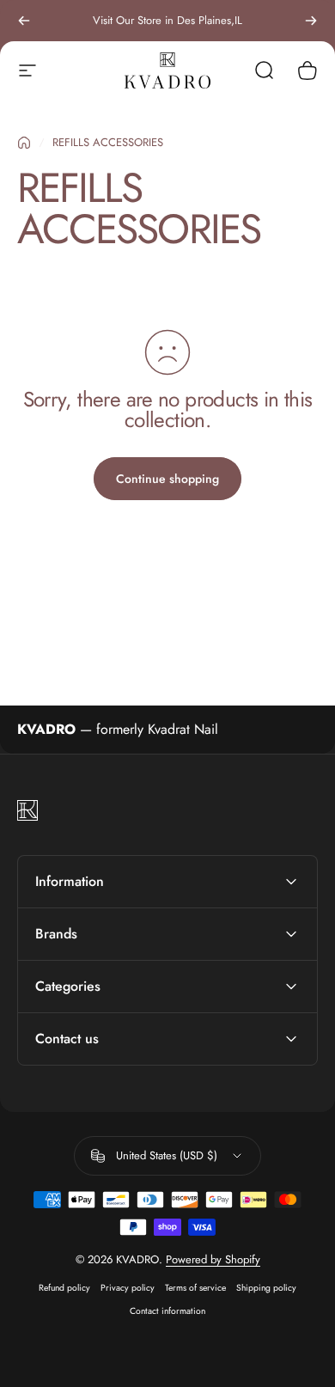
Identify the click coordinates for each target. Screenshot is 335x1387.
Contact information (167, 1311)
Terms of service (195, 1287)
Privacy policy (127, 1287)
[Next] (311, 20)
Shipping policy (266, 1287)
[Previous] (24, 20)
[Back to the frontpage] (24, 143)
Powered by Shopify (213, 1259)
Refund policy (64, 1287)
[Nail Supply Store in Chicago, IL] (167, 70)
